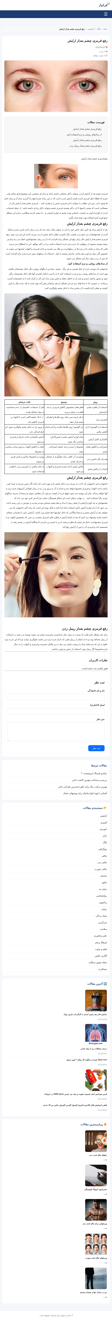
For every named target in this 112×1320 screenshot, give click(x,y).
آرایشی (91, 29)
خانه (105, 29)
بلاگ (98, 29)
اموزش (103, 829)
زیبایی (104, 909)
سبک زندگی (101, 916)
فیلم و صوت (101, 949)
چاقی (104, 856)
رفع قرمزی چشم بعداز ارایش (87, 129)
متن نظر (100, 719)
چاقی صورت (100, 869)
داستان (103, 876)
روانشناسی (101, 895)
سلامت (103, 929)
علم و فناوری (100, 935)
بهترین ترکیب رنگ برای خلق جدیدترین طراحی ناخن (82, 786)
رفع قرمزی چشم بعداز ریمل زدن (86, 146)
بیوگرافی (102, 849)
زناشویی (103, 902)
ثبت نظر (96, 748)
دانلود (104, 882)
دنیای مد (103, 889)
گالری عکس (101, 956)
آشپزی (103, 822)
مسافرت (102, 969)
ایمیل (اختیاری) (97, 705)
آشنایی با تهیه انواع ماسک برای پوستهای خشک (85, 793)
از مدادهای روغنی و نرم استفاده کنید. (84, 134)
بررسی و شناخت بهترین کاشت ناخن (89, 780)
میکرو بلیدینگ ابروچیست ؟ (94, 773)
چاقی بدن (102, 862)
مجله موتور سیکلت (98, 962)
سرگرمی (102, 922)
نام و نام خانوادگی (96, 690)
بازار (105, 835)
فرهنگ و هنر (101, 942)
